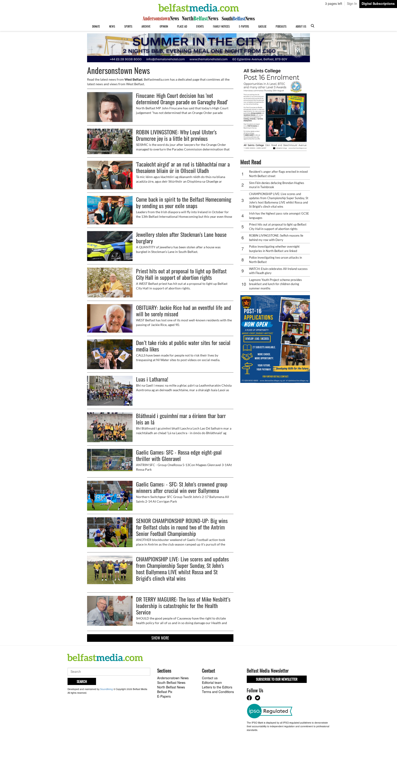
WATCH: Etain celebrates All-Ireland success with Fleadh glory (278, 271)
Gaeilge (262, 26)
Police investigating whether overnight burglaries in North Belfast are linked (274, 249)
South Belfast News (171, 682)
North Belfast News (171, 687)
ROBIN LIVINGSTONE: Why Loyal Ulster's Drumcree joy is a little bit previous (176, 135)
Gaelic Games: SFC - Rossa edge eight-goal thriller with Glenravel (179, 455)
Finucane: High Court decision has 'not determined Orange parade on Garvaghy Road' (182, 98)
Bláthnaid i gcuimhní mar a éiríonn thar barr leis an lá (181, 418)
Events (200, 26)
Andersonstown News (173, 678)
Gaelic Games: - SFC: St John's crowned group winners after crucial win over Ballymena (181, 487)
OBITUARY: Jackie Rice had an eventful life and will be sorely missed (183, 310)
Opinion (164, 26)
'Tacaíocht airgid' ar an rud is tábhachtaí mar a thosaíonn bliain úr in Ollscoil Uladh (183, 167)
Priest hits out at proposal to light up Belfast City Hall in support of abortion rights (181, 274)
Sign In (352, 3)
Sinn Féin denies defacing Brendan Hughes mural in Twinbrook (276, 185)
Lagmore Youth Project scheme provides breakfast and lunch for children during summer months (275, 284)
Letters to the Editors (217, 687)
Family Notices (221, 26)
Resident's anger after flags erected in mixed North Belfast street (278, 174)
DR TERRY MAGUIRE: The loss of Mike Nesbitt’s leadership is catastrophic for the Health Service (183, 605)
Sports (128, 26)
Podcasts (281, 26)
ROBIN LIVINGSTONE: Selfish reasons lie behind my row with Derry (276, 238)
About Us (301, 26)
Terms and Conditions (218, 691)
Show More (160, 638)
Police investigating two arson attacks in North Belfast (275, 260)
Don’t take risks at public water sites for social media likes (183, 345)
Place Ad (182, 26)
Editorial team (212, 682)
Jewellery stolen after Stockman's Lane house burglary (181, 237)
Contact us (210, 678)
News (112, 26)
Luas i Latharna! (152, 379)
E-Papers (244, 26)
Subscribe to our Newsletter (277, 679)
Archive (146, 26)
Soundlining (106, 689)
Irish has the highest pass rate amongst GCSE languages (279, 216)
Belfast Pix (164, 691)
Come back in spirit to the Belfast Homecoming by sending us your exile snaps (183, 202)
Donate (96, 26)
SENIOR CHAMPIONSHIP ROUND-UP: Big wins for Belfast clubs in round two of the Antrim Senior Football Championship (182, 527)
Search (82, 681)
